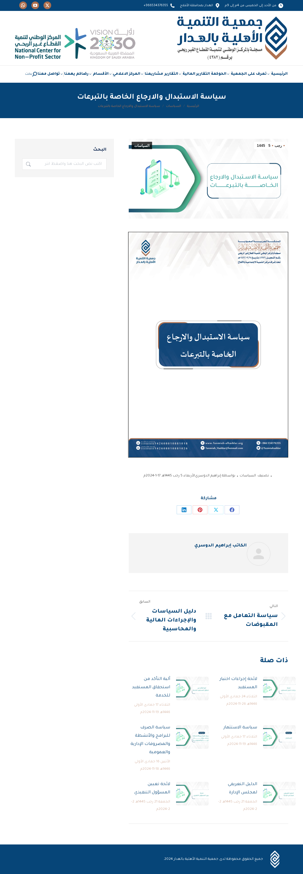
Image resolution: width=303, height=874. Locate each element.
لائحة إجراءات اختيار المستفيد (238, 683)
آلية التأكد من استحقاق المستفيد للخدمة (151, 687)
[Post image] (279, 688)
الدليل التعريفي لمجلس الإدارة (242, 788)
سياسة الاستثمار (240, 727)
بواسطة (215, 476)
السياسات (141, 146)
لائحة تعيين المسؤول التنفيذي (152, 788)
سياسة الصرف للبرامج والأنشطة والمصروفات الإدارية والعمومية (150, 740)
